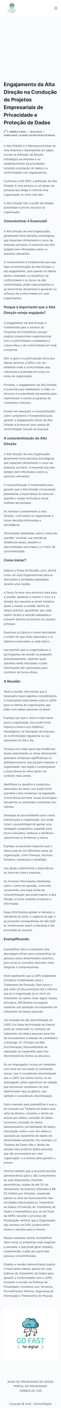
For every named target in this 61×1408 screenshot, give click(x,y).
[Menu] (55, 8)
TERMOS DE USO (30, 1390)
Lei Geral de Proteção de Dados (37, 135)
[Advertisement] (30, 48)
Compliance (10, 135)
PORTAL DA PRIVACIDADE (30, 1386)
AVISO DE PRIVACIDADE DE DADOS (30, 1381)
